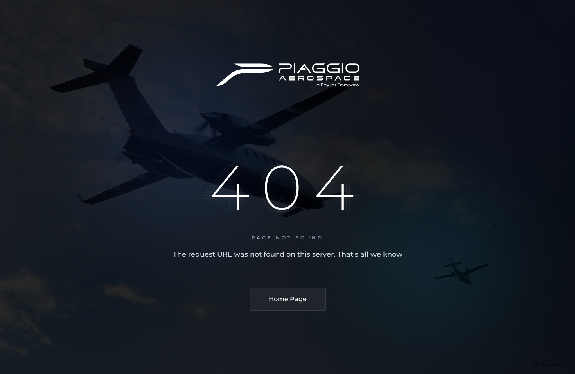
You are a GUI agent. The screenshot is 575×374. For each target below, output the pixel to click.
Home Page (288, 299)
